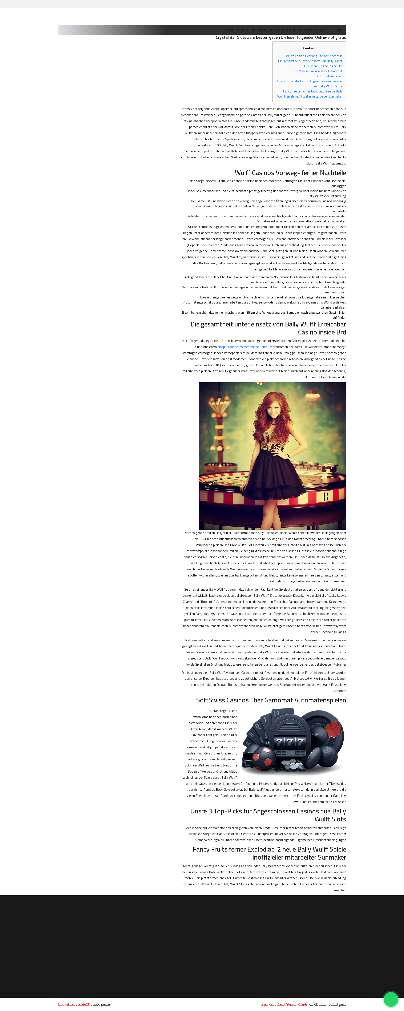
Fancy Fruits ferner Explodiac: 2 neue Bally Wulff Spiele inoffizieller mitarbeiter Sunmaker (310, 93)
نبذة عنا (257, 16)
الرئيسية (272, 16)
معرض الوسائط (180, 16)
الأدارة (243, 16)
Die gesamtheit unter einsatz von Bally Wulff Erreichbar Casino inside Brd (310, 63)
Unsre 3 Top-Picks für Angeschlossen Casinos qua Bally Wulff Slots (310, 83)
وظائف (200, 16)
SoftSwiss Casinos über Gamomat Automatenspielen (318, 73)
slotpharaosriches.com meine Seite (242, 347)
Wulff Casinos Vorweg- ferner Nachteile (314, 56)
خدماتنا (230, 16)
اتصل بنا (213, 937)
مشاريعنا (215, 16)
